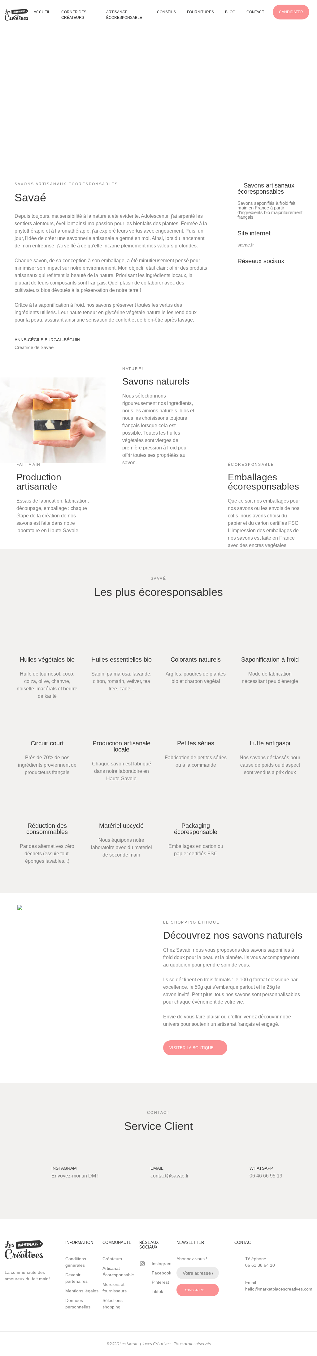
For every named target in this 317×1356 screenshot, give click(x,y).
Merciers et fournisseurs (114, 1287)
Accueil (42, 12)
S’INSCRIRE (194, 1290)
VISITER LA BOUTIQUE (191, 1048)
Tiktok (157, 1291)
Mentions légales (81, 1290)
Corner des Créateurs (73, 15)
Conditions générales (75, 1262)
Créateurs (112, 1258)
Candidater (291, 12)
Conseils (166, 12)
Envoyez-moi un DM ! (74, 1175)
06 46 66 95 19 (266, 1175)
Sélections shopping (112, 1303)
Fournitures (200, 12)
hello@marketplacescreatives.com (278, 1289)
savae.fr (245, 244)
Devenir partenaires (76, 1278)
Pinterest (160, 1282)
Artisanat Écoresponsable (124, 15)
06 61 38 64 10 (260, 1265)
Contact (255, 12)
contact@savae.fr (169, 1175)
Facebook (161, 1272)
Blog (230, 12)
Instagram (162, 1263)
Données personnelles (77, 1303)
